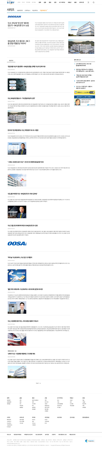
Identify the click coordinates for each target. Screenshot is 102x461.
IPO (33, 405)
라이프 (23, 2)
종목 (33, 402)
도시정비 (71, 403)
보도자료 (59, 417)
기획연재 (33, 425)
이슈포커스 (35, 10)
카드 (20, 403)
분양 (71, 402)
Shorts (33, 419)
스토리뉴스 (27, 10)
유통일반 (84, 407)
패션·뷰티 (84, 403)
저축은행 (21, 405)
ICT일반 (58, 407)
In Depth (9, 426)
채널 (83, 400)
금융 (45, 2)
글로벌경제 (9, 402)
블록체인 (33, 407)
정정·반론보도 (85, 417)
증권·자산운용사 (35, 400)
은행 (20, 400)
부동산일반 (72, 405)
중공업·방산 (47, 405)
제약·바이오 (59, 405)
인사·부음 (72, 417)
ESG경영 (28, 2)
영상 (33, 421)
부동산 (69, 2)
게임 (58, 402)
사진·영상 (34, 2)
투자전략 (33, 403)
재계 (45, 400)
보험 (20, 402)
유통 (75, 2)
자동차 (46, 403)
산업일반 (46, 411)
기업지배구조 (43, 10)
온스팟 (46, 419)
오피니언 (81, 2)
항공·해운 (46, 409)
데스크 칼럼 (22, 421)
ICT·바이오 (62, 2)
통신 (58, 400)
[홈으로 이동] (10, 2)
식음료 (83, 402)
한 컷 (46, 423)
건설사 (71, 400)
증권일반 (33, 409)
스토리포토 (47, 421)
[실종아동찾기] (78, 99)
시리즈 (19, 2)
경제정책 (8, 400)
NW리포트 (20, 10)
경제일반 (8, 403)
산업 (55, 2)
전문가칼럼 (22, 419)
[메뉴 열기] (88, 2)
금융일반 (21, 407)
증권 (50, 2)
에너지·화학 (47, 407)
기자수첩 (21, 423)
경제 (40, 2)
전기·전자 (46, 402)
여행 (83, 405)
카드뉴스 (33, 423)
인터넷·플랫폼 (60, 403)
